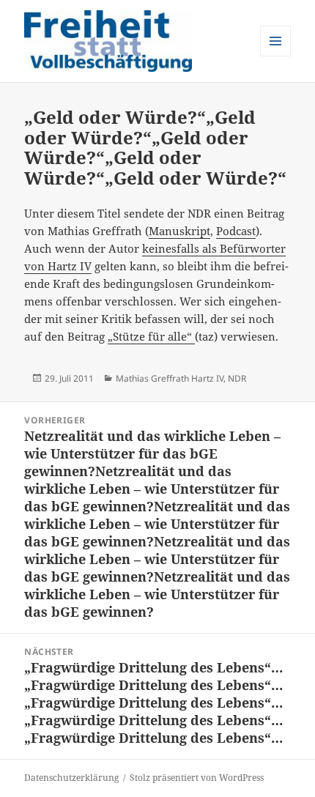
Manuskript (179, 230)
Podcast (236, 230)
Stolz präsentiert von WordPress (197, 777)
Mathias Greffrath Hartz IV (169, 378)
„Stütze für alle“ (151, 336)
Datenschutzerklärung (71, 777)
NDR (237, 378)
